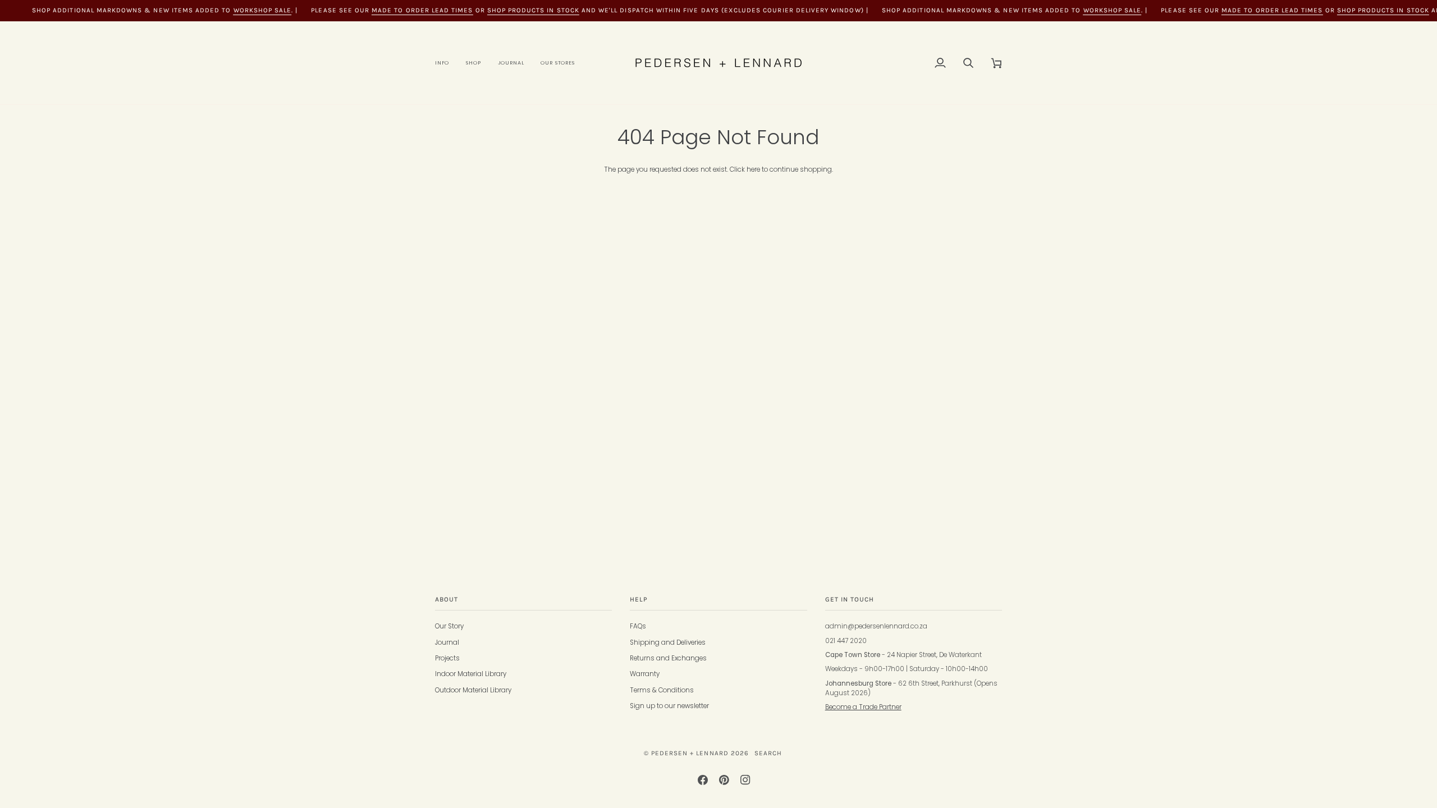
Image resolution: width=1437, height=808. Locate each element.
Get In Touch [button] (850, 599)
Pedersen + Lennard (690, 753)
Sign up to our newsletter (669, 705)
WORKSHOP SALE (263, 10)
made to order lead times (422, 10)
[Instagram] (745, 780)
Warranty (645, 673)
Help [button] (639, 599)
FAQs (638, 626)
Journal (447, 642)
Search (768, 753)
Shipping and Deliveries (668, 642)
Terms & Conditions (662, 690)
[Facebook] (703, 780)
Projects (447, 658)
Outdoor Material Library (473, 690)
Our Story (449, 626)
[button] (446, 62)
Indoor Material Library (470, 673)
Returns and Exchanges (668, 658)
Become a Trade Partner (863, 707)
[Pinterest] (724, 780)
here (753, 169)
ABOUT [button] (446, 599)
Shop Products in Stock (533, 10)
